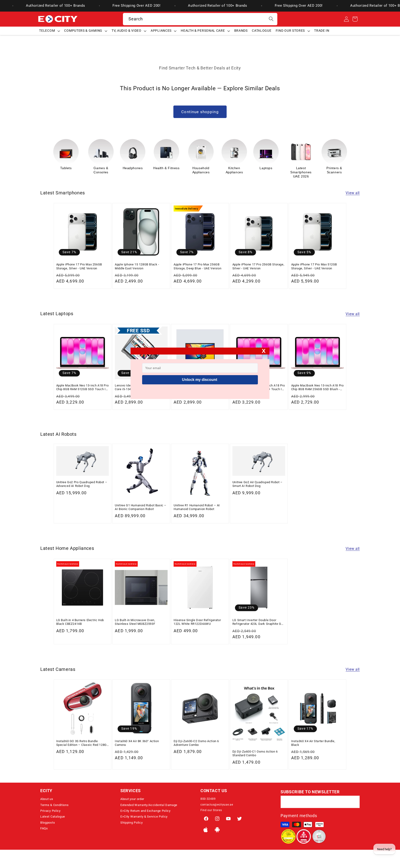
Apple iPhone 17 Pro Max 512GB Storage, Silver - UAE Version (314, 266)
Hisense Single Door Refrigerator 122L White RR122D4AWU (197, 622)
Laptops (232, 168)
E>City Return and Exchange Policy (145, 810)
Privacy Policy (50, 810)
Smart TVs (332, 168)
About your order (132, 799)
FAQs (44, 828)
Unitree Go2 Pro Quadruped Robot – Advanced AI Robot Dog (81, 484)
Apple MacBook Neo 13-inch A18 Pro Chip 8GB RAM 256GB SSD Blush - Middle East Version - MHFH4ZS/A (317, 387)
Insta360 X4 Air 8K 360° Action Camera (137, 743)
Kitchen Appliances (201, 170)
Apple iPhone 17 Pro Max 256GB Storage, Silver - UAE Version (79, 266)
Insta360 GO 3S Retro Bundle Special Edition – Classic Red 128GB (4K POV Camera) (82, 743)
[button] (49, 31)
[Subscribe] (353, 802)
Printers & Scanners (301, 170)
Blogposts (47, 822)
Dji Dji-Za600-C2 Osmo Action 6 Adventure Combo (196, 743)
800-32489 (208, 798)
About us (46, 799)
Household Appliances (167, 170)
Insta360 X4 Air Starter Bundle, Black (313, 743)
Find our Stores (211, 810)
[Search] (271, 19)
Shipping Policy (131, 822)
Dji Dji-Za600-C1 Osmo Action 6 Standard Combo (255, 753)
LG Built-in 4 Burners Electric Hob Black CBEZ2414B (80, 622)
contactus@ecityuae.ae (216, 804)
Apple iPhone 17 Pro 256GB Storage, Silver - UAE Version (258, 266)
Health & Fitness (133, 168)
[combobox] (200, 19)
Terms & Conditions (54, 805)
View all (353, 193)
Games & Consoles (67, 170)
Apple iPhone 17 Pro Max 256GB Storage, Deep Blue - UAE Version (197, 266)
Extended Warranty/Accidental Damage (148, 805)
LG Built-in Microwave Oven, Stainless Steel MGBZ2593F (135, 622)
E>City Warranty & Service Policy (144, 816)
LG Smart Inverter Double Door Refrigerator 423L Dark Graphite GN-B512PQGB (258, 622)
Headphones (99, 168)
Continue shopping (200, 111)
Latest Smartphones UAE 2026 (267, 172)
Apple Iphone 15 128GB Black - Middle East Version (137, 266)
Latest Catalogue (52, 816)
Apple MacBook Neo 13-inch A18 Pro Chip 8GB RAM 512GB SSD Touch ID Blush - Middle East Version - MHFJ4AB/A (82, 387)
